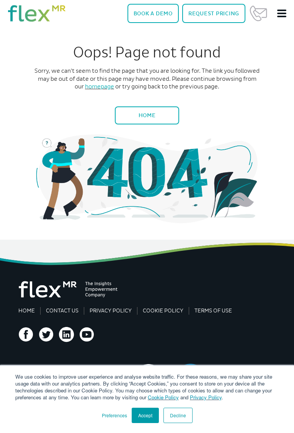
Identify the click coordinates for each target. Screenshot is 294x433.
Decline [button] (178, 415)
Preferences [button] (114, 415)
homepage (99, 86)
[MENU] (281, 13)
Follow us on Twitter (46, 334)
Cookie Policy (163, 397)
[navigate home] (37, 13)
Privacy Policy (206, 397)
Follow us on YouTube (87, 334)
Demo (153, 13)
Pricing (213, 13)
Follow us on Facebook (26, 334)
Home (147, 115)
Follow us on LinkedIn (66, 334)
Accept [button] (145, 415)
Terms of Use (213, 310)
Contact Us (258, 13)
